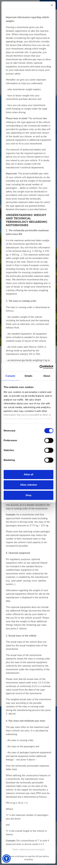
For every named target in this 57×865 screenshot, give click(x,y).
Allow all (28, 474)
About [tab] (46, 375)
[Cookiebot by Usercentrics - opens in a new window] (40, 367)
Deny (28, 495)
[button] (6, 858)
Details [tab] (28, 375)
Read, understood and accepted (28, 849)
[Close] (51, 5)
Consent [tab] (10, 375)
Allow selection (28, 484)
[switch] (48, 440)
